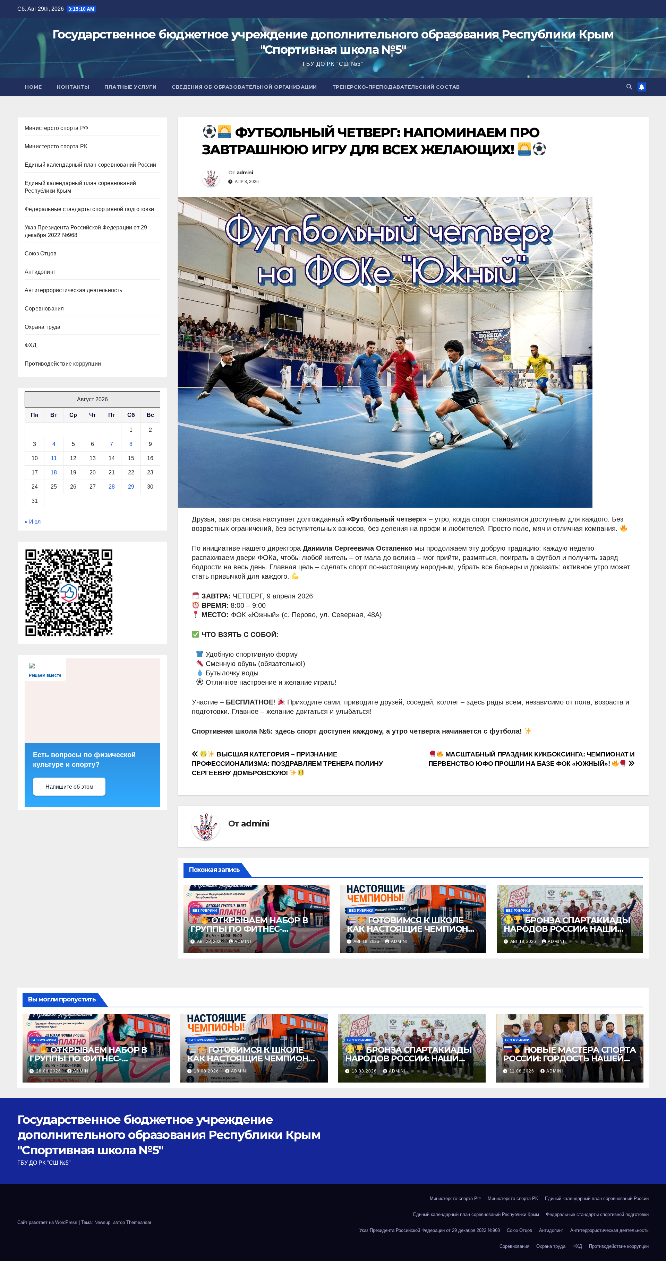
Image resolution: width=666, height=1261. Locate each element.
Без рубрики (205, 910)
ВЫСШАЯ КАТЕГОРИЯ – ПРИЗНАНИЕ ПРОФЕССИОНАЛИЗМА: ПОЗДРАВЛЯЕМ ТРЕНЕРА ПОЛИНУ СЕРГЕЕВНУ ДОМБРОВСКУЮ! (287, 764)
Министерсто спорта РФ (56, 128)
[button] (629, 87)
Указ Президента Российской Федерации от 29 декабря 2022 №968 (429, 1230)
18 (54, 472)
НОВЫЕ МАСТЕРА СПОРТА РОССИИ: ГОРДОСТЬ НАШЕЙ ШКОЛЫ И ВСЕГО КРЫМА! (569, 1058)
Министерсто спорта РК (56, 146)
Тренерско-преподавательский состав (396, 87)
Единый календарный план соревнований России (90, 165)
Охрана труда (42, 327)
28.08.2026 (49, 1071)
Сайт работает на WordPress (48, 1222)
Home (33, 87)
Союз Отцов (41, 253)
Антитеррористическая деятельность (73, 290)
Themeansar (138, 1222)
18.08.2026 (207, 1071)
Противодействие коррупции (63, 364)
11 (54, 458)
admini (245, 172)
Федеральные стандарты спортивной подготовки (89, 209)
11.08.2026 (523, 1071)
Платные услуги (130, 87)
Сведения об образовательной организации (244, 87)
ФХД (31, 345)
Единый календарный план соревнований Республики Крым (476, 1214)
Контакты (73, 87)
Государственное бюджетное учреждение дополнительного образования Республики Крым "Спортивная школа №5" (169, 1134)
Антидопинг (40, 272)
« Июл (33, 522)
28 (112, 487)
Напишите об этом (69, 787)
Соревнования (44, 309)
